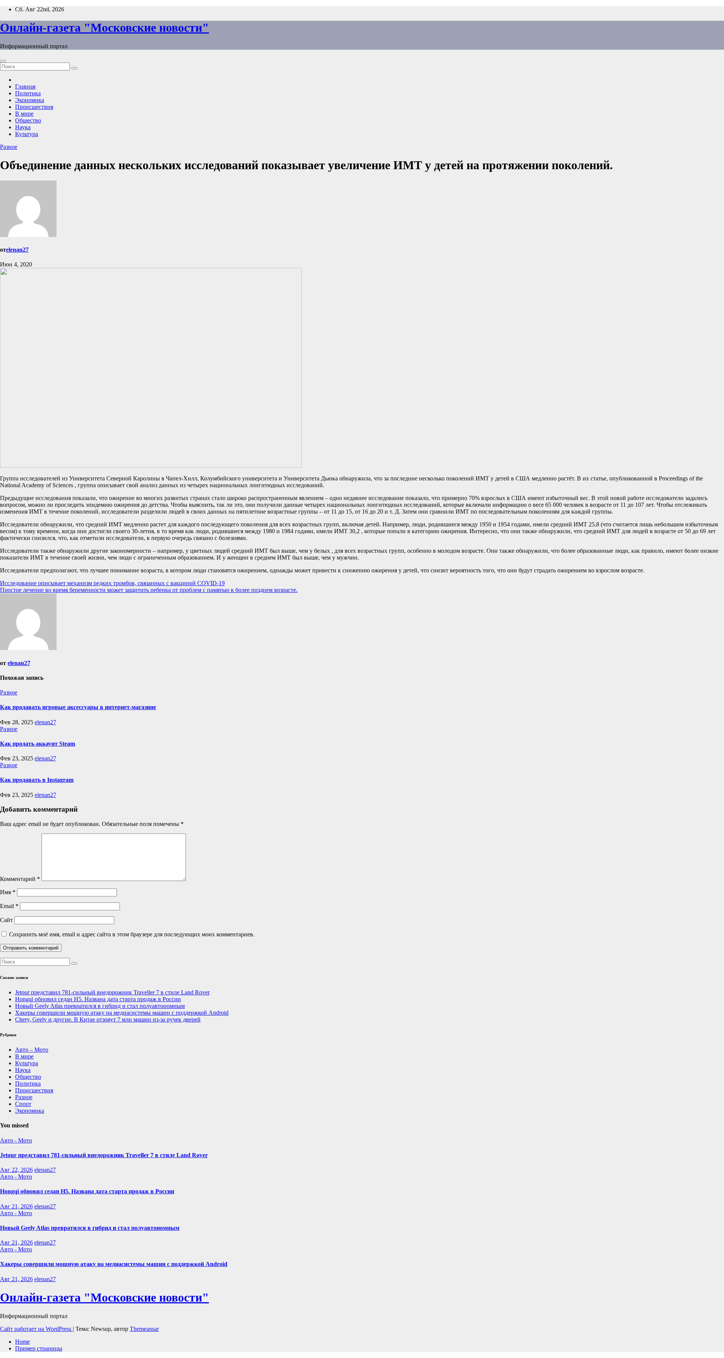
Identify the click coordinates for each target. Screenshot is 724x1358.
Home (22, 1341)
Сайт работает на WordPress (36, 1329)
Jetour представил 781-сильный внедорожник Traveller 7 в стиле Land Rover (112, 992)
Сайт (6, 920)
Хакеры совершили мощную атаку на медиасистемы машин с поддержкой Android (122, 1012)
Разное (8, 147)
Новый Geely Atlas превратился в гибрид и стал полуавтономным (100, 1006)
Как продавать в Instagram (37, 780)
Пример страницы (38, 1348)
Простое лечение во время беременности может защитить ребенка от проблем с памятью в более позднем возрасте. (149, 590)
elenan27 (17, 249)
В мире (24, 113)
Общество (28, 120)
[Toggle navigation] (3, 61)
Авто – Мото (31, 1049)
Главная (25, 86)
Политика (28, 93)
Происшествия (34, 107)
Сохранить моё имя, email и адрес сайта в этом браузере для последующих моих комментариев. (132, 934)
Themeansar (144, 1329)
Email (9, 906)
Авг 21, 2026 (16, 1206)
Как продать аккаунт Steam (37, 743)
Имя (7, 892)
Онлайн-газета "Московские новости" (104, 27)
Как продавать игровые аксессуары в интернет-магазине (78, 707)
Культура (26, 134)
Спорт (23, 1104)
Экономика (29, 100)
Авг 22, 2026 (16, 1170)
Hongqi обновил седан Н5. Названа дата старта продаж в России (98, 999)
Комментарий (20, 879)
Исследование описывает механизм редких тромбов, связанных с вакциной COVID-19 (112, 583)
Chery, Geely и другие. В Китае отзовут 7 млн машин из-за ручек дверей (108, 1019)
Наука (23, 127)
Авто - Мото (16, 1140)
